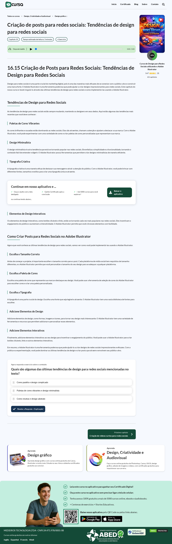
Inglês (6, 539)
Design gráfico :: (61, 16)
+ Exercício (61, 39)
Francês (24, 539)
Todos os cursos (13, 16)
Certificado (125, 4)
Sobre (144, 4)
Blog (136, 4)
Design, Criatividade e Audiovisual (37, 16)
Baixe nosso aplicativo (91, 512)
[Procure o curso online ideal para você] (163, 4)
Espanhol (15, 539)
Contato (154, 4)
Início (114, 4)
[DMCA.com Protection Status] (158, 535)
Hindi (31, 539)
